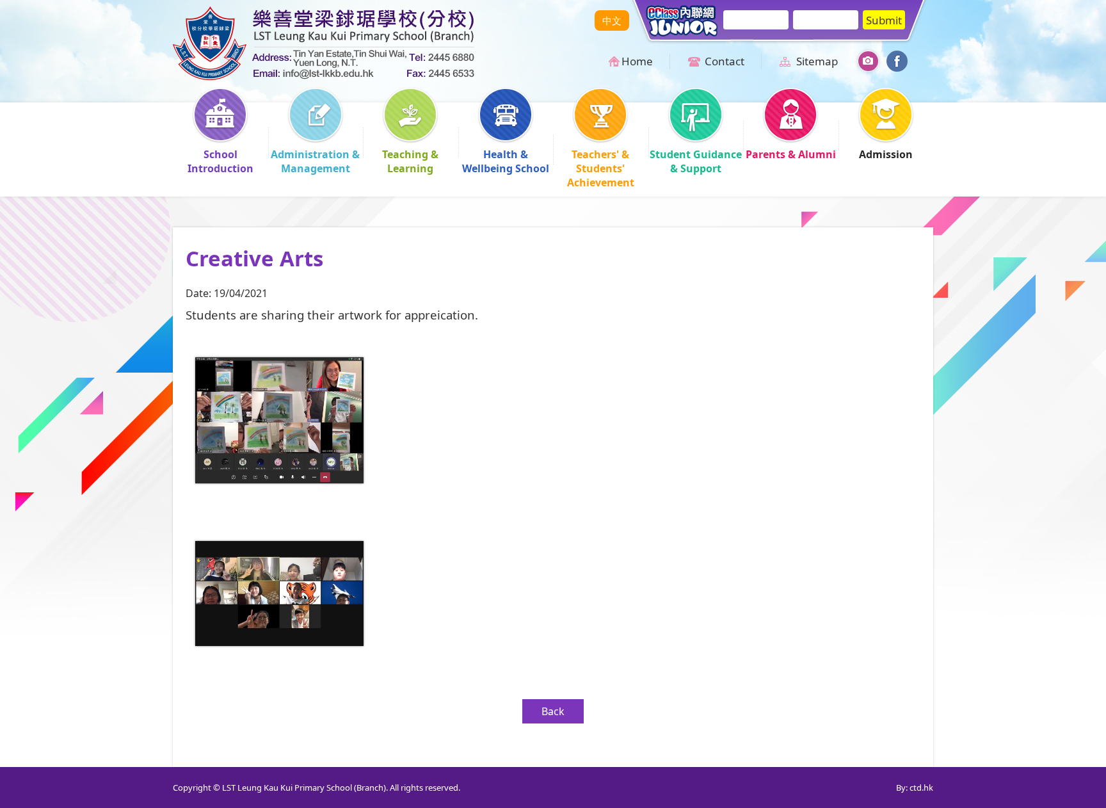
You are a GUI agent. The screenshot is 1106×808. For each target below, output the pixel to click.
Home (637, 61)
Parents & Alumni (791, 154)
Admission (886, 154)
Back (553, 711)
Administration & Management (315, 161)
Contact (724, 61)
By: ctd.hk (914, 787)
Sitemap (817, 61)
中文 (611, 20)
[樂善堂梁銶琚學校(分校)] (323, 76)
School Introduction (220, 161)
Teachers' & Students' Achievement (600, 168)
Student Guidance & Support (696, 161)
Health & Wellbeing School (505, 161)
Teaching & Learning (410, 161)
